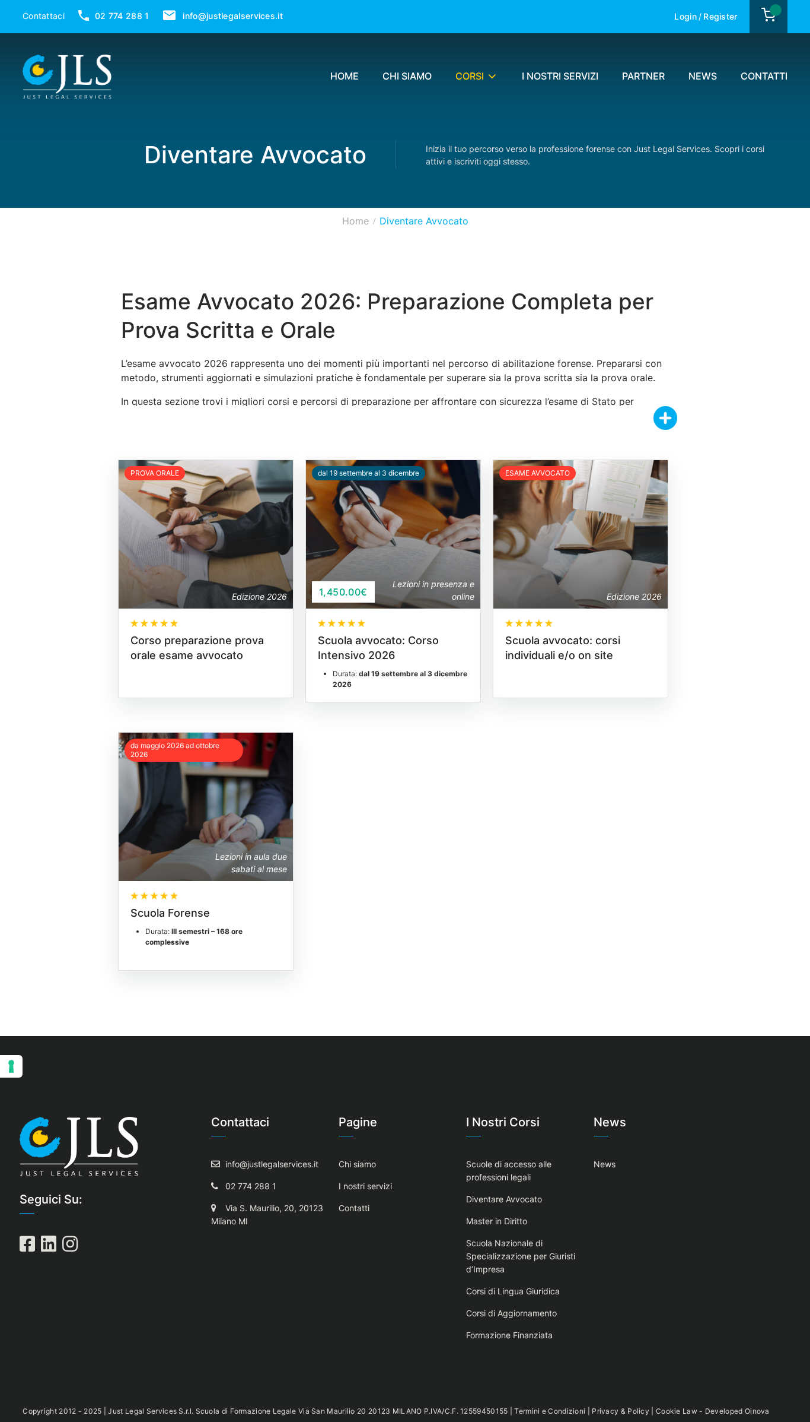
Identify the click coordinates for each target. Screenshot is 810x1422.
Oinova (757, 1411)
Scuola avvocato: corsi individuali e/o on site (562, 647)
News (702, 76)
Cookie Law (676, 1411)
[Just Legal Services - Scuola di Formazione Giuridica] (67, 75)
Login (685, 16)
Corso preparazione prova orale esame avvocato (197, 647)
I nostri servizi (560, 76)
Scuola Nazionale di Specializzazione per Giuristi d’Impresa (520, 1256)
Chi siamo (407, 76)
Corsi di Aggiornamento (511, 1313)
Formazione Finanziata (509, 1335)
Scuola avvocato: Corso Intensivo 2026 (378, 647)
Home (344, 76)
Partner (643, 76)
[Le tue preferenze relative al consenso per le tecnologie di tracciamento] (11, 1066)
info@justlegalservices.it (231, 16)
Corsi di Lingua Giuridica (513, 1291)
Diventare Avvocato (504, 1199)
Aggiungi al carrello (386, 534)
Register (720, 16)
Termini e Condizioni (549, 1411)
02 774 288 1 (121, 16)
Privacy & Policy (620, 1411)
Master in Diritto (496, 1221)
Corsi (469, 76)
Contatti (764, 76)
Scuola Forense (170, 913)
